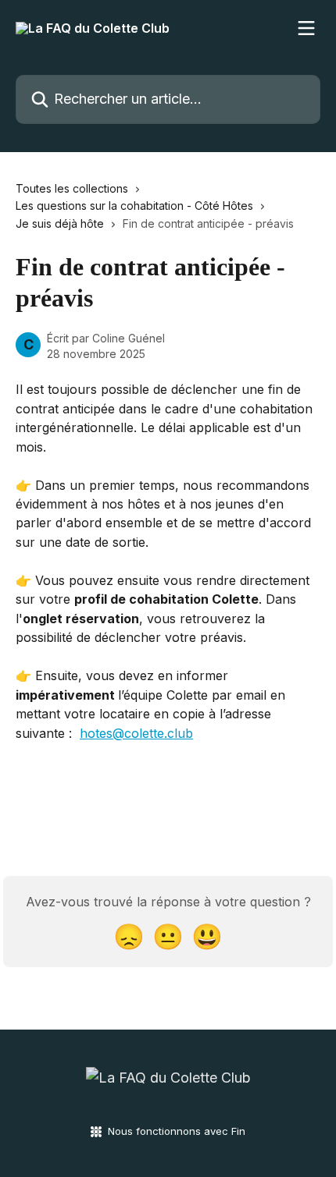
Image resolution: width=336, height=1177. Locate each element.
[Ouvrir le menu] (306, 28)
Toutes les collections (72, 188)
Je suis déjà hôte (60, 223)
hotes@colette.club (136, 733)
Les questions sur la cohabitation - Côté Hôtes (134, 205)
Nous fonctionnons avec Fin (176, 1131)
